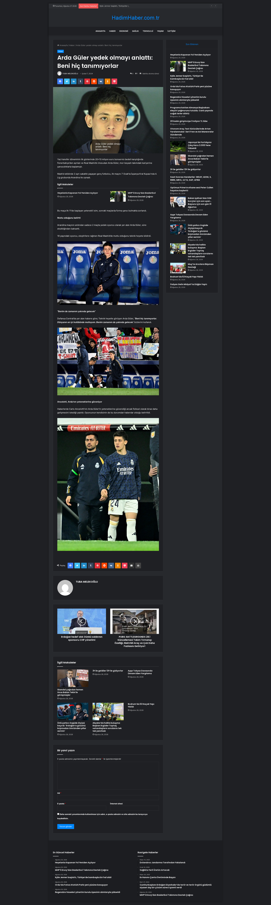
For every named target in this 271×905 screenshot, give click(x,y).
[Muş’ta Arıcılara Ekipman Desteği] (178, 268)
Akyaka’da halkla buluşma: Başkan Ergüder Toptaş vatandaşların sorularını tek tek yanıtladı (107, 727)
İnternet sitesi (116, 803)
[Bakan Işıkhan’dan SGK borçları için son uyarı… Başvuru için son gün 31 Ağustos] (178, 202)
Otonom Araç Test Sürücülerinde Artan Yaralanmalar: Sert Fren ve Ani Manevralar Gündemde (192, 131)
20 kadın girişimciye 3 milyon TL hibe (188, 121)
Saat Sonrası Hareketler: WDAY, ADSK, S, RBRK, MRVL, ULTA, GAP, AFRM (190, 178)
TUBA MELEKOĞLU (70, 73)
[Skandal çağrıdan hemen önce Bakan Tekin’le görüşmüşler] (72, 678)
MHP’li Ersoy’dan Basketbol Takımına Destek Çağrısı (198, 65)
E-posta (61, 803)
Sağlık (135, 31)
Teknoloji (148, 31)
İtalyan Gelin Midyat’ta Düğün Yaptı (188, 284)
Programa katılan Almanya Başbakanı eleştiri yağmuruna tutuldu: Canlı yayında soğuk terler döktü (191, 110)
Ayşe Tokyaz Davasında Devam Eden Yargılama (140, 672)
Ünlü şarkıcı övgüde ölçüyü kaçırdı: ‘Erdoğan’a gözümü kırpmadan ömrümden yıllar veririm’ (71, 727)
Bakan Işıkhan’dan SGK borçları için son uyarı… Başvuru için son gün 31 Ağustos (200, 202)
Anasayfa (100, 31)
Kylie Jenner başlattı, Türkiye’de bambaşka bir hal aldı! (123, 6)
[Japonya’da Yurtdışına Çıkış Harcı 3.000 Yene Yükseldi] (178, 146)
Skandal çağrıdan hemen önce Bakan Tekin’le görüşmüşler (70, 692)
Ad (59, 793)
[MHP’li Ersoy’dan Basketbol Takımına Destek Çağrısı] (118, 196)
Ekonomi (123, 31)
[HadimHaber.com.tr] (135, 17)
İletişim (171, 31)
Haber (112, 31)
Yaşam (160, 31)
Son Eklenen (192, 44)
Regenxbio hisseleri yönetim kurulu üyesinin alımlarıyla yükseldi (188, 98)
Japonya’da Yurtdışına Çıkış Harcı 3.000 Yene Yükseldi (199, 145)
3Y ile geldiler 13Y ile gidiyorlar (108, 670)
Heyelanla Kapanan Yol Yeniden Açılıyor (77, 193)
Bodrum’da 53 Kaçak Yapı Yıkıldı (141, 705)
